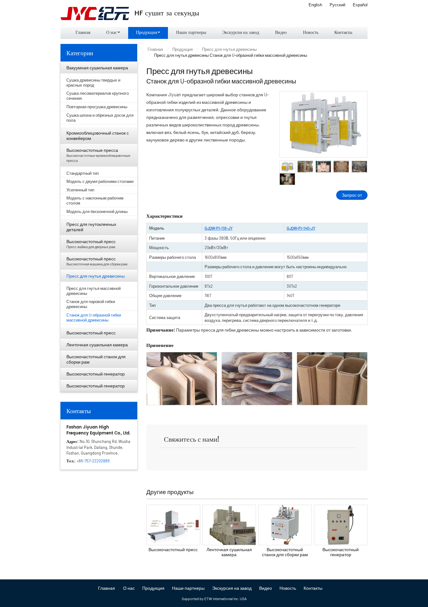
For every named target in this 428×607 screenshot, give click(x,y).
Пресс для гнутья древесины (229, 49)
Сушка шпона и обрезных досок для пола (99, 118)
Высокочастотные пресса (98, 155)
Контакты (343, 32)
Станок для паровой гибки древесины (90, 304)
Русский (337, 5)
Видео (281, 32)
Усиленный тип (80, 189)
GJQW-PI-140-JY (301, 228)
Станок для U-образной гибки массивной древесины (93, 317)
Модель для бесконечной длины (97, 211)
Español (360, 5)
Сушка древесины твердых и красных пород (93, 82)
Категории (79, 52)
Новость (310, 32)
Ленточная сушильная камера (229, 552)
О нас (129, 588)
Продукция (182, 49)
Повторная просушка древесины (96, 106)
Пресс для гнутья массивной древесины (93, 291)
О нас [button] (111, 32)
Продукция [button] (146, 32)
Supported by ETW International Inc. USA (214, 598)
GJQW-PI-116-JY (218, 228)
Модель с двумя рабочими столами (99, 181)
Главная (83, 32)
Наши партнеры (191, 32)
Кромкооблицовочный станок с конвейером (97, 135)
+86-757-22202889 (93, 460)
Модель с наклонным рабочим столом (94, 200)
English (315, 5)
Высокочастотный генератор (340, 552)
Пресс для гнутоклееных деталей (91, 226)
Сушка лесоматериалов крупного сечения (97, 96)
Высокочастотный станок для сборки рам (285, 552)
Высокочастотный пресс (173, 549)
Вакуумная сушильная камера (97, 67)
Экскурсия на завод (240, 32)
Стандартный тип (82, 173)
